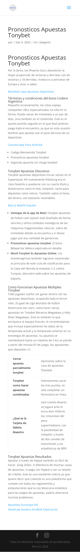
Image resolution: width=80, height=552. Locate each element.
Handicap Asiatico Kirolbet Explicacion (33, 509)
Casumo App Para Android (25, 145)
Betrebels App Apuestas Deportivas (31, 91)
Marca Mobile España (22, 205)
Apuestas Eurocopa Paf (23, 505)
